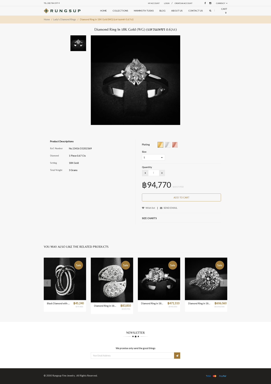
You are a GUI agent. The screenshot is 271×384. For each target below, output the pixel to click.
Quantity (147, 167)
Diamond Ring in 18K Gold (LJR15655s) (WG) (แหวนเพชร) (105, 305)
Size (144, 151)
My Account (154, 3)
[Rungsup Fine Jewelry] (62, 10)
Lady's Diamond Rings (64, 19)
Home (47, 19)
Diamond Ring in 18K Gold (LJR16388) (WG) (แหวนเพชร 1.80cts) (152, 303)
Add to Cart (181, 197)
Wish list (150, 207)
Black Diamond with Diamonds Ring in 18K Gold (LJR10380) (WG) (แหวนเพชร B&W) (58, 303)
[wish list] (73, 296)
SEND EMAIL (170, 207)
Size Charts (149, 218)
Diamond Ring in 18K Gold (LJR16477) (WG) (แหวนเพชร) (199, 303)
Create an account (183, 3)
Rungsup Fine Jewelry (63, 375)
